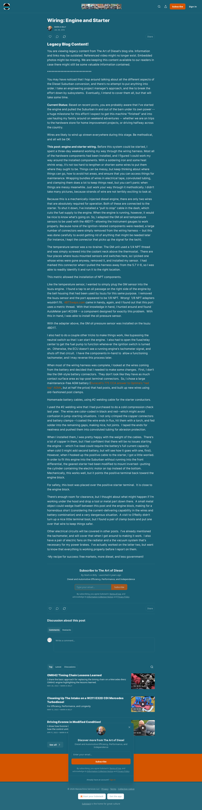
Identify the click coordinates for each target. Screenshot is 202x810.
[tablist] (60, 630)
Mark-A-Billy (60, 27)
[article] (101, 682)
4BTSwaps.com (74, 302)
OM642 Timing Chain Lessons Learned (74, 675)
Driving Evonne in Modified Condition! (74, 722)
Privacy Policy (123, 771)
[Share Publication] (166, 6)
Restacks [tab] (66, 630)
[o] (143, 681)
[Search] (159, 6)
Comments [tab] (54, 630)
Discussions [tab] (69, 667)
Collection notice (126, 789)
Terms (113, 789)
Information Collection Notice (100, 771)
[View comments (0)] (57, 37)
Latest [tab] (58, 667)
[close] (129, 727)
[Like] (50, 37)
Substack (86, 803)
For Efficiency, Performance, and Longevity (69, 706)
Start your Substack (93, 796)
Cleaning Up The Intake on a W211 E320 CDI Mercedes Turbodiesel (85, 700)
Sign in (193, 6)
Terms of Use (115, 768)
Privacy (104, 789)
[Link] (43, 44)
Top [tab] (50, 667)
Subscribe (177, 6)
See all (53, 744)
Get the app (116, 796)
